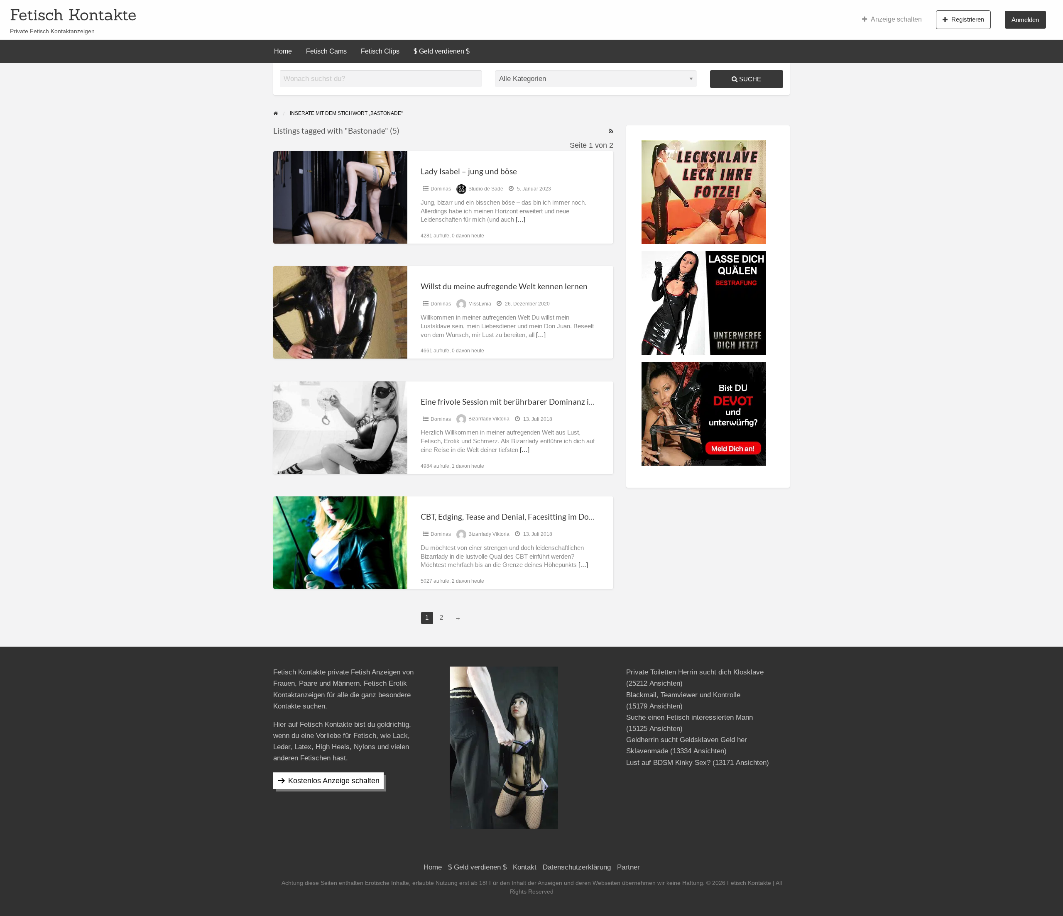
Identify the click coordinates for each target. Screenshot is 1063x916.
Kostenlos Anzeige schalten (334, 781)
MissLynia (479, 304)
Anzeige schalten (896, 19)
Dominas (441, 189)
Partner (628, 867)
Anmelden (1025, 19)
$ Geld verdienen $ (442, 51)
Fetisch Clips (380, 51)
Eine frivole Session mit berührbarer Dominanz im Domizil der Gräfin (541, 401)
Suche (749, 79)
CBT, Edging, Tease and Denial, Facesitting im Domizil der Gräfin (532, 516)
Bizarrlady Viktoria (488, 419)
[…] (520, 219)
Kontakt (524, 867)
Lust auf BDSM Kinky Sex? (668, 763)
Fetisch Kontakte (73, 14)
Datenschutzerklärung (577, 867)
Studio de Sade (485, 189)
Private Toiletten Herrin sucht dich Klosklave (695, 672)
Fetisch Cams (326, 51)
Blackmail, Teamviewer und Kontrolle (683, 695)
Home (283, 51)
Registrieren (967, 19)
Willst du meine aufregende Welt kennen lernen (504, 286)
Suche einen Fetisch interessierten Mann (689, 717)
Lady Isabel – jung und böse (469, 171)
